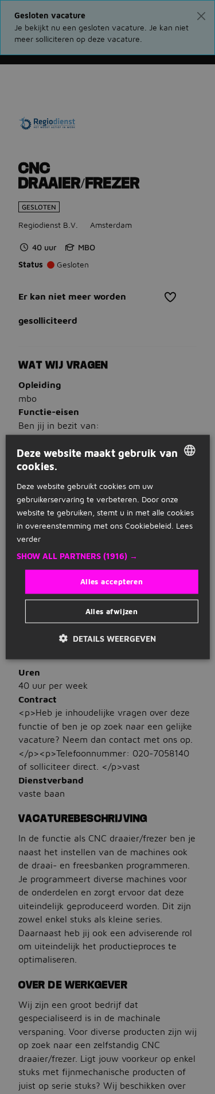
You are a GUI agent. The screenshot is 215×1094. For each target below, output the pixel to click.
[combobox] (190, 450)
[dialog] (107, 547)
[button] (107, 556)
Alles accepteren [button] (111, 581)
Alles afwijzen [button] (111, 610)
